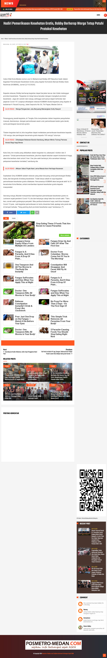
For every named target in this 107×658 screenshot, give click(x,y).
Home (98, 15)
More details (65, 235)
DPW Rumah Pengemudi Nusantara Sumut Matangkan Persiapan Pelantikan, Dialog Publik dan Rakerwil (98, 190)
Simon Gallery (87, 626)
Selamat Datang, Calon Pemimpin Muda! (34, 397)
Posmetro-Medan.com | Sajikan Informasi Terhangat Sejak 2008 (58, 653)
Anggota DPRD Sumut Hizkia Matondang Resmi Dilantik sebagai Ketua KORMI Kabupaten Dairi (98, 587)
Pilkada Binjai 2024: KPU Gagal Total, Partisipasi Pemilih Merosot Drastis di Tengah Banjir (14, 377)
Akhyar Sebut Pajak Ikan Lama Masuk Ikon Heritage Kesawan (39, 168)
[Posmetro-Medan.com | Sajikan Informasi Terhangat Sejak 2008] (53, 649)
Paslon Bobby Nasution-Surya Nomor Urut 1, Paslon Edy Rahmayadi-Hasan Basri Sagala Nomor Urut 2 (60, 395)
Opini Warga (31, 385)
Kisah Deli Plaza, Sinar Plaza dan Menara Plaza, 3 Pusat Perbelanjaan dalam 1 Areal (97, 157)
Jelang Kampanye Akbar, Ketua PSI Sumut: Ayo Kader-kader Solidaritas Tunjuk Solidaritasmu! (37, 376)
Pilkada (13, 218)
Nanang (85, 610)
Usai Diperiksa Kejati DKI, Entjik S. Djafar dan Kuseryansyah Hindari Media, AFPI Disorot (98, 202)
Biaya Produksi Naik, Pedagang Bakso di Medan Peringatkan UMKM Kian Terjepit (97, 168)
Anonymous (86, 618)
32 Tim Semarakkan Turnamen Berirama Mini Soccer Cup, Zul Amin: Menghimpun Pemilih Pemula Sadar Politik (60, 376)
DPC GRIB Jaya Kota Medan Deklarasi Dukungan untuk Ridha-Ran (13, 396)
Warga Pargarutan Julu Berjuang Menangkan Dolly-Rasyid (38, 109)
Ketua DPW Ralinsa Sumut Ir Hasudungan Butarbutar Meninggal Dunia (98, 178)
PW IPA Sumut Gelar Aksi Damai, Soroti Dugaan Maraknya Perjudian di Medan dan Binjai (98, 572)
